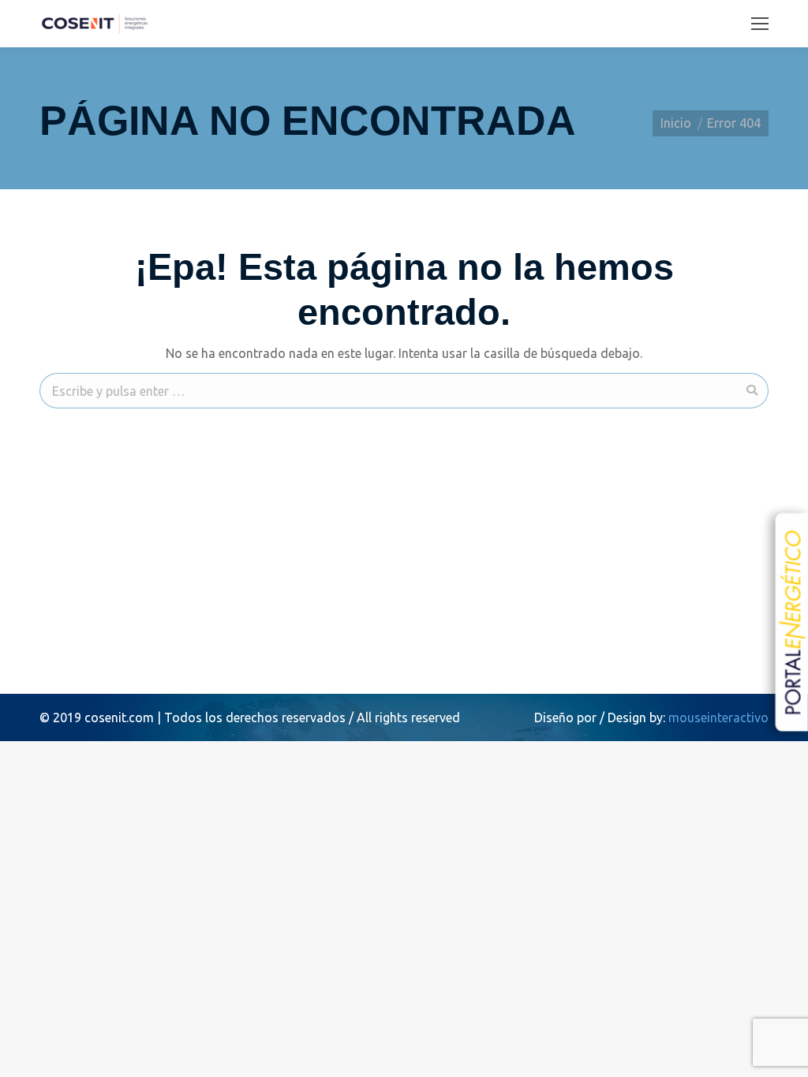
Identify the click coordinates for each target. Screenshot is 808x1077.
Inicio (675, 123)
